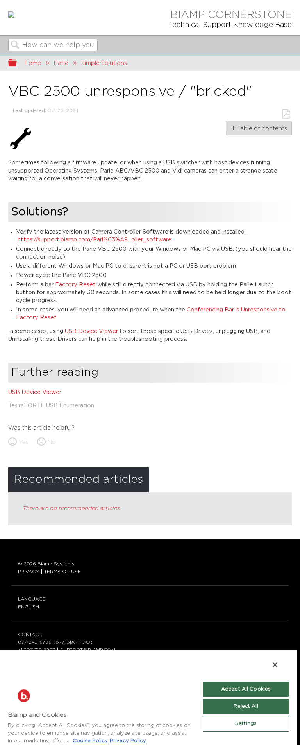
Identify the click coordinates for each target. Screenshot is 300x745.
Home (33, 63)
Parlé (61, 63)
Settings (246, 723)
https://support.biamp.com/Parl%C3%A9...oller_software (94, 239)
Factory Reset (75, 284)
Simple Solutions (104, 63)
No (52, 442)
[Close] (275, 664)
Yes (24, 442)
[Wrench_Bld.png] (20, 149)
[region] (148, 697)
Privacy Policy (128, 740)
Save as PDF (286, 114)
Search (15, 46)
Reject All (246, 706)
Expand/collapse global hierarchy (17, 63)
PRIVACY (28, 571)
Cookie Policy (90, 740)
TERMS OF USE (62, 571)
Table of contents (262, 128)
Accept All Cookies (246, 689)
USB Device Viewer (91, 331)
